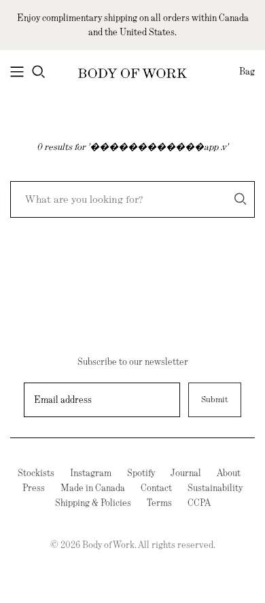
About (229, 473)
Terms (159, 502)
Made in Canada (92, 487)
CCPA (199, 502)
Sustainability (215, 487)
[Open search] (39, 72)
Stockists (36, 473)
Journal (186, 473)
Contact (156, 487)
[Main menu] (17, 72)
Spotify (141, 473)
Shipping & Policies (93, 502)
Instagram (90, 473)
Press (33, 487)
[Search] (240, 199)
